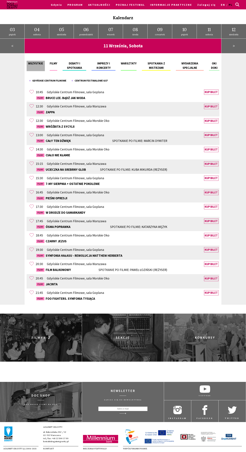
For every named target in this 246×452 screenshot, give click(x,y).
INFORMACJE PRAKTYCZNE (171, 4)
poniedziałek (86, 31)
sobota (37, 31)
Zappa (46, 112)
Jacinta (47, 284)
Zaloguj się (206, 4)
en (223, 4)
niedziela (61, 31)
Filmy (53, 63)
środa (135, 31)
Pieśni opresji (52, 198)
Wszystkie (35, 63)
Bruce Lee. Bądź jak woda (61, 98)
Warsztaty (129, 63)
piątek (12, 31)
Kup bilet (211, 92)
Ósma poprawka (102, 227)
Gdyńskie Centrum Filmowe (48, 80)
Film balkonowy (102, 270)
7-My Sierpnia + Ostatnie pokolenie (68, 184)
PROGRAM (75, 4)
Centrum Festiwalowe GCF (90, 80)
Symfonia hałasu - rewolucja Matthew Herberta (79, 256)
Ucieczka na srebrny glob (102, 170)
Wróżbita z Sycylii (55, 127)
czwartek (160, 31)
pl (231, 4)
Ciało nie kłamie (53, 155)
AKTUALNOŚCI (99, 4)
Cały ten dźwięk (102, 141)
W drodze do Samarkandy (61, 213)
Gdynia (56, 4)
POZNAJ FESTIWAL (130, 4)
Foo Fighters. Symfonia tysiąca (66, 299)
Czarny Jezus (52, 241)
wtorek (111, 31)
